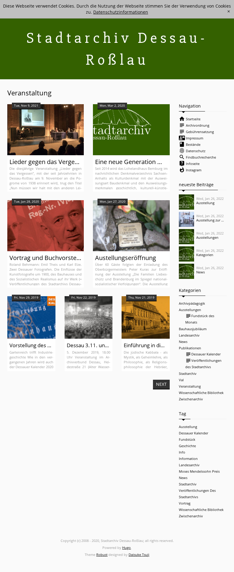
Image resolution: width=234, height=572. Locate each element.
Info (182, 452)
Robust (102, 554)
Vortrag (184, 503)
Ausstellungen (190, 309)
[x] (228, 11)
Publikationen (190, 348)
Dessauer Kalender (203, 354)
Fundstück (187, 439)
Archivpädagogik (192, 303)
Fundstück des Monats (199, 318)
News (183, 341)
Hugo (126, 547)
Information (188, 458)
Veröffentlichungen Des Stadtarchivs (197, 493)
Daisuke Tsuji (139, 554)
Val (181, 380)
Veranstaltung (190, 386)
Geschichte (187, 446)
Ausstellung (188, 426)
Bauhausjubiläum (193, 329)
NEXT (161, 384)
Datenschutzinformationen (120, 12)
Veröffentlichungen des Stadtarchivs (203, 363)
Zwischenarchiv (191, 399)
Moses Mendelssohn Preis (199, 471)
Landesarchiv (189, 335)
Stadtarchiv (188, 373)
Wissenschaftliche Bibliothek (201, 392)
